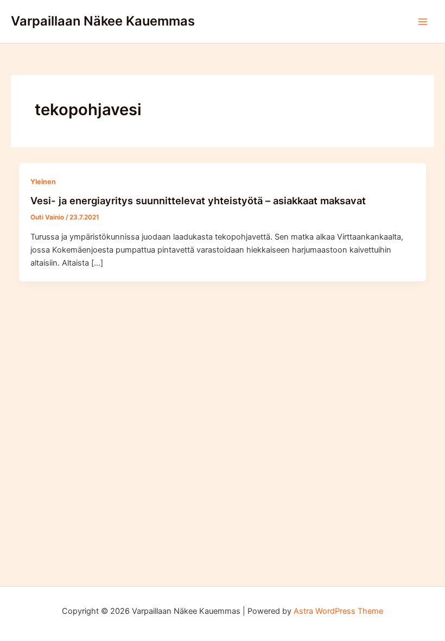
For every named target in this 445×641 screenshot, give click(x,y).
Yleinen (43, 182)
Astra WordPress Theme (338, 611)
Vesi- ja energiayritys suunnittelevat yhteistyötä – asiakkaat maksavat (198, 200)
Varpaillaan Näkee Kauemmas (103, 21)
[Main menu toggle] (422, 21)
